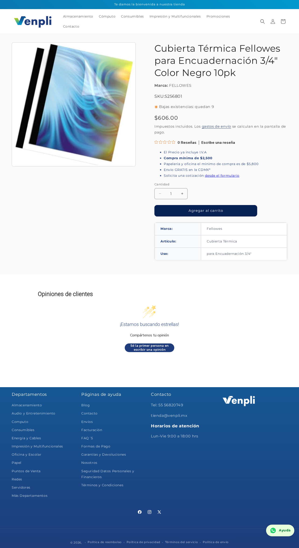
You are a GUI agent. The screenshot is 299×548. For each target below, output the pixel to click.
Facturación (91, 430)
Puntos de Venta (26, 471)
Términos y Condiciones (102, 485)
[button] (262, 21)
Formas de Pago (95, 446)
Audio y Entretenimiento (33, 413)
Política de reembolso (105, 542)
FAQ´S (87, 438)
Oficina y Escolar (26, 454)
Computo (20, 422)
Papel (16, 463)
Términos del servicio (181, 542)
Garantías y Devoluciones (103, 454)
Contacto (89, 413)
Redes (17, 479)
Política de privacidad (143, 542)
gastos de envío (216, 126)
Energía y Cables (26, 438)
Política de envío (216, 542)
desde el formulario (222, 175)
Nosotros (89, 463)
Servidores (21, 487)
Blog (85, 405)
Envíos (87, 422)
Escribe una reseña (218, 143)
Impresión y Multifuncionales (37, 446)
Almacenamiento (27, 405)
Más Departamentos (29, 496)
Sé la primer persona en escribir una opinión (149, 347)
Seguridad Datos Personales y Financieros (107, 474)
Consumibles (23, 430)
